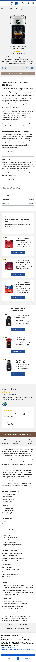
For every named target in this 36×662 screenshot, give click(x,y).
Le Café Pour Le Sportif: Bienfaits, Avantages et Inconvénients (17, 588)
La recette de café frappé (10, 611)
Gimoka (4, 524)
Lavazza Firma (6, 540)
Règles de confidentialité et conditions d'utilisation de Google (17, 649)
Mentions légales (18, 632)
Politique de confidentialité (18, 625)
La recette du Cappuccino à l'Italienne (14, 604)
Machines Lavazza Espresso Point (13, 558)
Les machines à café (9, 550)
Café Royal (5, 526)
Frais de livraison (7, 497)
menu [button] (3, 4)
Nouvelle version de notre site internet (14, 590)
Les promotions (7, 501)
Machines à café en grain (10, 560)
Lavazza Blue (28, 9)
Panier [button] (32, 4)
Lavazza (21, 434)
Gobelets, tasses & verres (10, 572)
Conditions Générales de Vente (18, 628)
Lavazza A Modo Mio (11, 9)
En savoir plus (9, 151)
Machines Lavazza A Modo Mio (12, 553)
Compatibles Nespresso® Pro (11, 545)
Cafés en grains (7, 567)
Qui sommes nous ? (8, 494)
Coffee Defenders (8, 510)
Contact (23, 4)
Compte (28, 4)
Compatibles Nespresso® (10, 542)
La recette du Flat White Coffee (12, 606)
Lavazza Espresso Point (9, 538)
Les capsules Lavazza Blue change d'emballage (17, 592)
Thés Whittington (7, 577)
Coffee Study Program (9, 513)
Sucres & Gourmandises (10, 574)
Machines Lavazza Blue (9, 556)
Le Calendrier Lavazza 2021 (10, 595)
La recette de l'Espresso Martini (12, 608)
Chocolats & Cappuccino (10, 569)
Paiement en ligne (8, 499)
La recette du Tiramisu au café (12, 601)
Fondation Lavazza (8, 508)
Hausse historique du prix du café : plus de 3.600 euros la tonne (17, 585)
